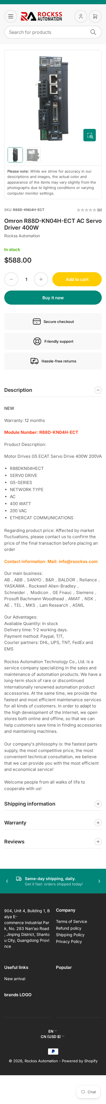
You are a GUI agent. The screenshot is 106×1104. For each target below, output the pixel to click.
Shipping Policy (70, 934)
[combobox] (53, 32)
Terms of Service (71, 921)
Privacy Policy (69, 941)
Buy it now (53, 297)
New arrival (14, 978)
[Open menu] (10, 16)
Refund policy (68, 928)
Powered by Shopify (80, 1061)
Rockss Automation (22, 235)
